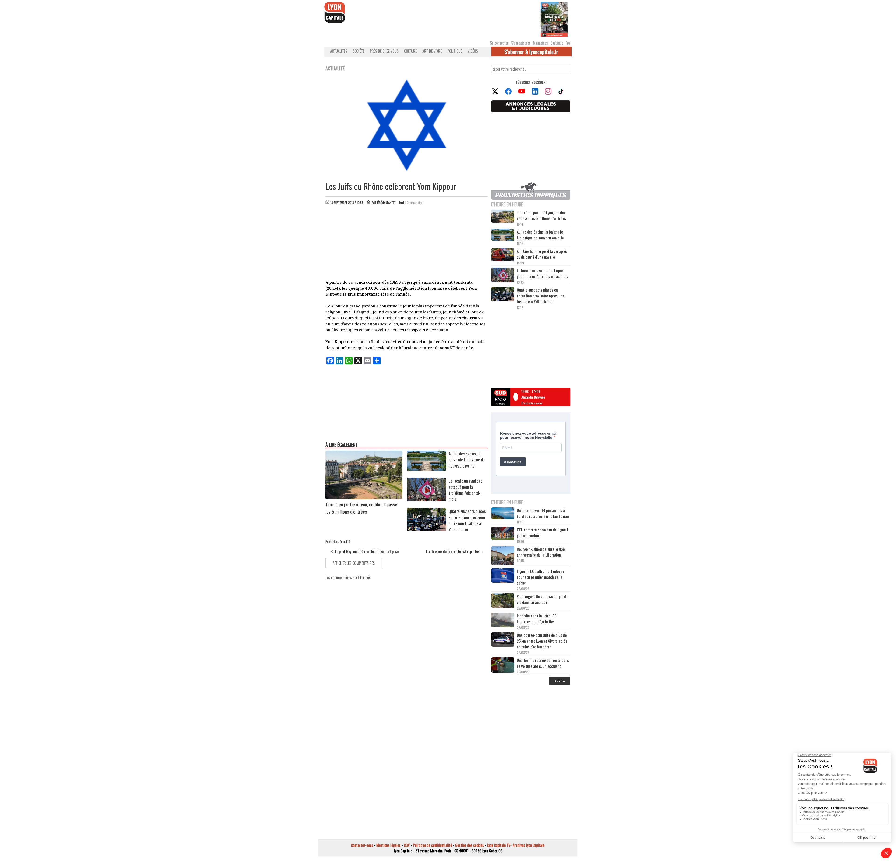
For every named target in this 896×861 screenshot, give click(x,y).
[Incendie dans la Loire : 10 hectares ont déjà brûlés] (502, 621)
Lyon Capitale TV (498, 845)
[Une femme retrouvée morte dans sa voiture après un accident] (502, 665)
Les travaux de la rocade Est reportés (453, 551)
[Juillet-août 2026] (554, 19)
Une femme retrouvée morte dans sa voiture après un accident (543, 663)
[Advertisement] (407, 243)
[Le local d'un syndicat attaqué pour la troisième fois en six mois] (426, 499)
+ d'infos (560, 680)
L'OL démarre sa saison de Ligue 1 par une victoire (542, 532)
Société (358, 51)
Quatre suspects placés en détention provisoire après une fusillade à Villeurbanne (467, 520)
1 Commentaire (413, 202)
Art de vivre (432, 51)
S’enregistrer (520, 43)
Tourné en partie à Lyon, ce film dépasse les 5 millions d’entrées (361, 508)
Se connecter (499, 43)
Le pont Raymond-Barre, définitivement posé (367, 551)
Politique (454, 51)
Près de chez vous (384, 51)
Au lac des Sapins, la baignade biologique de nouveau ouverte (467, 460)
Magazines (540, 43)
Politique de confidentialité (432, 845)
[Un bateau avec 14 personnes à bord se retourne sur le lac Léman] (502, 513)
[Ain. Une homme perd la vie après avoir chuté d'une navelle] (502, 255)
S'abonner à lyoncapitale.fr (531, 51)
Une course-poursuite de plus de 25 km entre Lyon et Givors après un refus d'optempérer (542, 641)
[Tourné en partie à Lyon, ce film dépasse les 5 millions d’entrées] (364, 498)
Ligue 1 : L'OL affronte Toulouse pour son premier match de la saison (540, 577)
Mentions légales (388, 845)
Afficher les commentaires (354, 563)
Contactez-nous (362, 845)
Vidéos (473, 51)
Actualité (345, 541)
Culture (410, 51)
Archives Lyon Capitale (528, 845)
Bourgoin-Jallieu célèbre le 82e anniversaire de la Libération (541, 552)
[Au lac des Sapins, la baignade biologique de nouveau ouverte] (426, 469)
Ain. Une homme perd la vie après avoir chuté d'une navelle (542, 254)
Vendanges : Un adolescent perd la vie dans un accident (543, 599)
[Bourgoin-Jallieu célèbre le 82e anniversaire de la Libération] (502, 556)
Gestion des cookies (469, 845)
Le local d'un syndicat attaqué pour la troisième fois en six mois (465, 490)
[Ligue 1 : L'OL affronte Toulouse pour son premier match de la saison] (502, 576)
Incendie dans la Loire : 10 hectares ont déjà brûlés (537, 618)
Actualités (338, 51)
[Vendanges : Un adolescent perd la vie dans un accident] (502, 601)
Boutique (556, 43)
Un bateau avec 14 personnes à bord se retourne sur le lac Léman (543, 513)
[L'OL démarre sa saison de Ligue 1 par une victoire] (502, 534)
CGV (407, 845)
